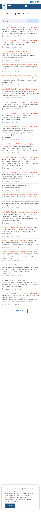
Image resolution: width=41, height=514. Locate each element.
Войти (36, 6)
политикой (14, 501)
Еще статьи (20, 311)
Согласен (10, 506)
